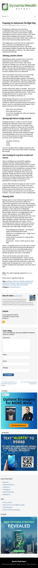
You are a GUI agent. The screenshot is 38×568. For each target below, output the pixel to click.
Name (5, 354)
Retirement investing (8, 285)
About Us (6, 482)
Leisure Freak (5, 25)
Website (5, 368)
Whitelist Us (6, 494)
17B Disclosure (7, 507)
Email (4, 361)
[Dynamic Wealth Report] (19, 11)
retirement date (14, 283)
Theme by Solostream (31, 564)
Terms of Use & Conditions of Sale (14, 505)
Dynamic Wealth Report (19, 561)
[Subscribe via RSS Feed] (3, 322)
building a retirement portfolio (15, 281)
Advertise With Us (8, 484)
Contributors (7, 489)
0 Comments (23, 25)
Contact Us (6, 487)
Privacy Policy (7, 502)
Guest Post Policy (8, 492)
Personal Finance (14, 287)
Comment (6, 337)
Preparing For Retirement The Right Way (19, 23)
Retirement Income (26, 283)
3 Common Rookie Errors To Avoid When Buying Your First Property (9, 383)
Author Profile (18, 296)
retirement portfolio (22, 285)
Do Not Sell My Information (11, 510)
